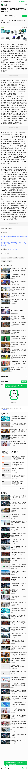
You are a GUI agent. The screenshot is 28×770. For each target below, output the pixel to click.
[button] (2, 768)
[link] (5, 768)
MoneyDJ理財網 (12, 249)
